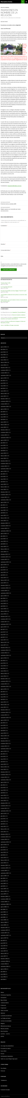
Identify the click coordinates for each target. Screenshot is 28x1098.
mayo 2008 (3, 914)
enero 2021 (3, 520)
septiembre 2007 (4, 935)
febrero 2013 (4, 766)
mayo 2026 (3, 354)
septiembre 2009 (4, 873)
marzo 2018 (3, 608)
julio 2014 (3, 722)
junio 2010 (3, 849)
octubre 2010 (4, 839)
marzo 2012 (3, 795)
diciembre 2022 (4, 461)
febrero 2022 (4, 486)
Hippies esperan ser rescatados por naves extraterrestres (11, 209)
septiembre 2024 (4, 406)
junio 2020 (3, 538)
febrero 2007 (4, 953)
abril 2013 (3, 761)
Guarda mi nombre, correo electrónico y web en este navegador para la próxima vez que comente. (13, 264)
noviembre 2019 (4, 556)
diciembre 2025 (4, 367)
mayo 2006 (3, 976)
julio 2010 (3, 847)
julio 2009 (3, 878)
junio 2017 (3, 632)
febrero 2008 (4, 922)
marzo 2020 (3, 546)
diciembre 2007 (4, 927)
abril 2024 (3, 419)
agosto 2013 (3, 751)
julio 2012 (3, 785)
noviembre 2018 (4, 588)
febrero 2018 (4, 611)
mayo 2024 (3, 416)
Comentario (4, 225)
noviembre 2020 (4, 525)
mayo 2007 (3, 945)
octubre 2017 (4, 621)
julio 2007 (3, 940)
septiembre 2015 (4, 686)
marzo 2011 (3, 826)
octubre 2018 (4, 590)
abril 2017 (3, 637)
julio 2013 (3, 753)
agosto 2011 (3, 813)
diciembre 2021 (4, 492)
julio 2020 (3, 536)
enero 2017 (3, 645)
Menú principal (26, 1)
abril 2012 (3, 792)
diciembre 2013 (4, 740)
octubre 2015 (4, 683)
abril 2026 (3, 357)
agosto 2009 (3, 875)
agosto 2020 (3, 533)
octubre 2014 (4, 715)
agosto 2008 (3, 906)
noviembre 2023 (4, 432)
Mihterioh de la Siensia (6, 1026)
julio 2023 (3, 442)
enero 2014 (3, 738)
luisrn (9, 17)
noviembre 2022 (4, 463)
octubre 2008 (4, 901)
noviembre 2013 (4, 743)
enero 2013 (3, 769)
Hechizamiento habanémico (7, 1056)
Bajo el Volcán (4, 1000)
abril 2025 (3, 388)
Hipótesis (3, 1013)
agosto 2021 (3, 502)
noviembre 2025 (4, 370)
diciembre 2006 (4, 958)
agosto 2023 (3, 440)
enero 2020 (3, 551)
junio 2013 (3, 756)
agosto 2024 (3, 409)
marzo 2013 (3, 764)
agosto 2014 (3, 720)
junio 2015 (3, 694)
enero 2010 (3, 862)
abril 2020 (3, 543)
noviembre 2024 (4, 401)
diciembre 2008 (4, 896)
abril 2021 (3, 512)
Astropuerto (3, 997)
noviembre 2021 (4, 494)
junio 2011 (3, 818)
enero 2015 (3, 707)
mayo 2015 (3, 696)
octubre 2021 (4, 497)
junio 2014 (3, 725)
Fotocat (2, 1053)
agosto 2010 (3, 844)
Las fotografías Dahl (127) (6, 286)
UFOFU (2, 1036)
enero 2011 (3, 831)
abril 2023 (3, 450)
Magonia (3, 1023)
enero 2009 (3, 893)
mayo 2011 (3, 821)
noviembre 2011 (4, 805)
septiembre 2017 (4, 624)
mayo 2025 (3, 385)
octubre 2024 (4, 403)
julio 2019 (3, 567)
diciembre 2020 (4, 523)
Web (2, 256)
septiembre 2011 (4, 810)
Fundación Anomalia (5, 1089)
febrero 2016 (4, 673)
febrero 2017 (4, 642)
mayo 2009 (3, 883)
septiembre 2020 (4, 531)
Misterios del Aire (5, 1028)
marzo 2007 (3, 950)
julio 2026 (3, 349)
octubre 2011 (4, 808)
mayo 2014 (3, 728)
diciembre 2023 (4, 429)
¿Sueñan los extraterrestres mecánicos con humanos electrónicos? (13, 318)
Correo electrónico (6, 250)
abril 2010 (3, 855)
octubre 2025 (4, 372)
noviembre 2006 (4, 961)
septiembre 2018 (4, 593)
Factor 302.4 (3, 1051)
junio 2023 (3, 445)
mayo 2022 (3, 479)
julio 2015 (3, 691)
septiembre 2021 (4, 499)
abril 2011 (3, 823)
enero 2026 (3, 365)
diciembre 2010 (4, 834)
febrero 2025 (4, 393)
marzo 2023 (3, 453)
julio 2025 (3, 380)
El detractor (3, 1005)
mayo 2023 (3, 448)
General (7, 7)
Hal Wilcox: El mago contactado (12, 325)
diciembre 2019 (4, 554)
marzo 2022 (3, 484)
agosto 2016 (3, 658)
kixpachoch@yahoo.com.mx (14, 185)
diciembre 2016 (4, 647)
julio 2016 (3, 660)
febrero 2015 (4, 704)
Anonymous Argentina (6, 995)
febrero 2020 (4, 549)
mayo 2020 (3, 541)
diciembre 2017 (4, 616)
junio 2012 (3, 787)
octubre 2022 (4, 466)
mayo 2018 (3, 603)
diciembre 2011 (4, 803)
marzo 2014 (3, 733)
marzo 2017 (3, 639)
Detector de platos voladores (18, 314)
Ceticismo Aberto (5, 1002)
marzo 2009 (3, 888)
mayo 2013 (3, 759)
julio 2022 (3, 473)
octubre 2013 (4, 746)
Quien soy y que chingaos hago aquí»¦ (9, 1058)
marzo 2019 (3, 577)
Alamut (2, 992)
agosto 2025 (3, 378)
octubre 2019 (4, 559)
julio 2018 (3, 598)
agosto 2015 (3, 689)
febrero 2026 (4, 362)
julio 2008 (3, 909)
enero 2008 (3, 925)
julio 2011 (3, 816)
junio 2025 (3, 383)
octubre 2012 (4, 777)
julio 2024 (3, 411)
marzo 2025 (3, 391)
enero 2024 (3, 427)
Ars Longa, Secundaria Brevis (7, 1045)
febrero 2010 (4, 860)
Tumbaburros (4, 1080)
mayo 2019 (3, 572)
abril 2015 (3, 699)
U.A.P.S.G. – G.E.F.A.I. (5, 1033)
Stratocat (3, 1070)
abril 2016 (3, 668)
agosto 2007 (3, 937)
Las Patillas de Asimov (6, 1018)
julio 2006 (3, 971)
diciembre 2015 (4, 678)
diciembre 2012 (4, 772)
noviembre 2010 (4, 836)
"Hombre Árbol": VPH (5, 283)
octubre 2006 (4, 963)
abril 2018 (3, 606)
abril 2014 (3, 730)
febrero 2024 (4, 424)
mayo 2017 (3, 634)
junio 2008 (3, 912)
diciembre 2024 (4, 398)
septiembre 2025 (4, 375)
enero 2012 (3, 800)
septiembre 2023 (4, 437)
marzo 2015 (3, 702)
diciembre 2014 (4, 709)
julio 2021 (3, 505)
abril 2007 (3, 948)
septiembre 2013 (4, 748)
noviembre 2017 (4, 619)
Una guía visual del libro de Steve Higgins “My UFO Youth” (13, 290)
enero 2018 (3, 613)
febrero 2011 (4, 829)
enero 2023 (3, 458)
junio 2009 (3, 880)
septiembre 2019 (4, 562)
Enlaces (3, 7)
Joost (2, 325)
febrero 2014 (4, 735)
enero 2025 (3, 396)
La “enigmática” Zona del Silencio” (18, 312)
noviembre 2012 (4, 774)
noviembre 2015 (4, 681)
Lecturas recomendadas (6, 1020)
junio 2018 (3, 600)
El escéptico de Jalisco (6, 1048)
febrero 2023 (4, 455)
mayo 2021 (3, 510)
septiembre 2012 (4, 779)
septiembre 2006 (4, 966)
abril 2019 (3, 575)
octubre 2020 (4, 528)
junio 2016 (3, 663)
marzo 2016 (3, 670)
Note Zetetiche (4, 1031)
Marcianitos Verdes (6, 2)
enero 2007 (3, 956)
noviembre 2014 (4, 712)
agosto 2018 (3, 595)
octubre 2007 (4, 932)
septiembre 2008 (4, 904)
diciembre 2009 (4, 865)
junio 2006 (3, 974)
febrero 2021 (4, 518)
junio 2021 (3, 507)
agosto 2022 (3, 471)
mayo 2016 (3, 665)
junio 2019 (3, 569)
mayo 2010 (3, 852)
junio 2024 (3, 414)
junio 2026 (3, 352)
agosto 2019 (3, 564)
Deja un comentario (16, 17)
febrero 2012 (4, 798)
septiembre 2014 (4, 717)
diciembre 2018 (4, 585)
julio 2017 (3, 629)
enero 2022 (3, 489)
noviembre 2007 (4, 930)
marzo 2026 (3, 359)
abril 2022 (3, 481)
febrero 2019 (4, 580)
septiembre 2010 (4, 842)
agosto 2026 (3, 346)
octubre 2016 (4, 652)
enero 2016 (3, 676)
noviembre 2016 (4, 650)
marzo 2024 (3, 422)
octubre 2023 (4, 435)
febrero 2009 (4, 891)
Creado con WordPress (5, 1096)
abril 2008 (3, 917)
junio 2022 (3, 476)
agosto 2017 (3, 626)
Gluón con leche (4, 1010)
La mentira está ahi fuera (6, 1015)
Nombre (3, 244)
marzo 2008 (3, 919)
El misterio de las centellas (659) (8, 203)
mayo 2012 (3, 790)
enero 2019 (3, 582)
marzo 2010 (3, 857)
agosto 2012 (3, 782)
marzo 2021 (3, 515)
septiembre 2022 (4, 468)
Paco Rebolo (3, 1068)
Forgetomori (3, 1007)
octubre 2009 (4, 870)
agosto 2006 (3, 969)
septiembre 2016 (4, 655)
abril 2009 (3, 886)
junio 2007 (3, 943)
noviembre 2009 (4, 868)
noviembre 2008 (4, 899)
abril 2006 (3, 979)
